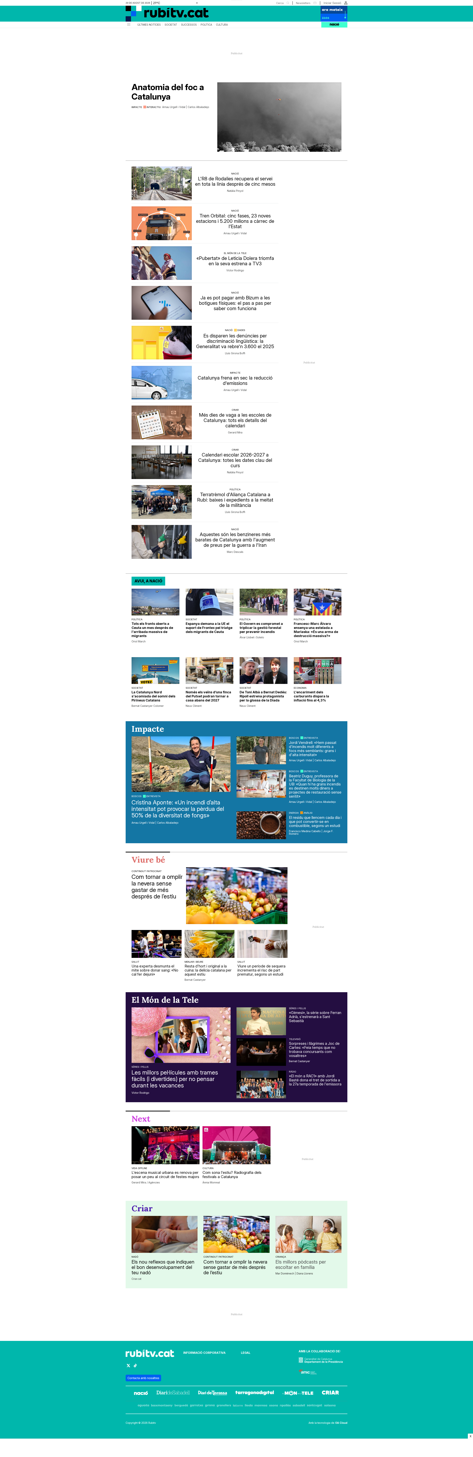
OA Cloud (341, 1422)
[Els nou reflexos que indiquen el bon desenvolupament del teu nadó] (165, 1234)
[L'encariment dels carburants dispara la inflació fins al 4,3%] (318, 670)
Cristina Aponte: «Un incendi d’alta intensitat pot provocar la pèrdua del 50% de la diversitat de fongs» (178, 809)
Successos (189, 24)
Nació (235, 173)
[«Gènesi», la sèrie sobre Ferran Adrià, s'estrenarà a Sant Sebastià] (261, 1021)
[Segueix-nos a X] (128, 1367)
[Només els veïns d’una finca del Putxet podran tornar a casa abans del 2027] (210, 670)
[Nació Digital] (161, 14)
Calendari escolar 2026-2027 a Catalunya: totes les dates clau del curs (235, 460)
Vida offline (139, 1168)
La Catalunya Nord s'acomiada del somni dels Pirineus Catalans (153, 696)
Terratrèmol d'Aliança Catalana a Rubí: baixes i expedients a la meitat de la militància (235, 500)
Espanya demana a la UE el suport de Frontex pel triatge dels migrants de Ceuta (209, 628)
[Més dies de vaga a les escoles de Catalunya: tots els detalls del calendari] (162, 422)
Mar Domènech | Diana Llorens (294, 1273)
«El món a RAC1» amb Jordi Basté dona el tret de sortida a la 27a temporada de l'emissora (315, 1080)
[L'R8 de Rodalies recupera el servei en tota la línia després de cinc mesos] (162, 183)
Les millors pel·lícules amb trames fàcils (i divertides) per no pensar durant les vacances (175, 1079)
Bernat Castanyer (195, 980)
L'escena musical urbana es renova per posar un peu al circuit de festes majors (165, 1175)
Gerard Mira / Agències (146, 1182)
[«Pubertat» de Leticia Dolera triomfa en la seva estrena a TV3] (162, 263)
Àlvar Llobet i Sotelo (252, 637)
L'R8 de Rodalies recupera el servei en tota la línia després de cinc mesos (235, 181)
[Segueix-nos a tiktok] (135, 1367)
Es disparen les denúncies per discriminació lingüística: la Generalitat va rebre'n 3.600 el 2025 (235, 341)
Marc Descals (235, 552)
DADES (241, 330)
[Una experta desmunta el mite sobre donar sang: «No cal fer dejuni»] (157, 944)
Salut (135, 962)
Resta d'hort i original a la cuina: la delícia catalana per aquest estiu (208, 970)
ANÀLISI (308, 813)
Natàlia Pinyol (235, 191)
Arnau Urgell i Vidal (235, 233)
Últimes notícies (149, 24)
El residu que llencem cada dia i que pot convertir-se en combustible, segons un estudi (315, 822)
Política (206, 24)
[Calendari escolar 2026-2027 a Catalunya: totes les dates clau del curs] (162, 462)
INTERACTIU (154, 107)
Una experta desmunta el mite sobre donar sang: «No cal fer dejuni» (155, 970)
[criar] (330, 1393)
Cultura (222, 24)
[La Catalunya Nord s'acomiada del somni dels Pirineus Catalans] (155, 670)
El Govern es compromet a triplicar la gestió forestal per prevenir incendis (261, 628)
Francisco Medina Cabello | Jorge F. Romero (311, 832)
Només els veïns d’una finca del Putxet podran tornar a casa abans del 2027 (208, 696)
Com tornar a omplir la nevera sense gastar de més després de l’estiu (157, 886)
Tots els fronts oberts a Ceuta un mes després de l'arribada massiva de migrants (152, 630)
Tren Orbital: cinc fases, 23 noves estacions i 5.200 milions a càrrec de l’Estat (235, 221)
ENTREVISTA (153, 796)
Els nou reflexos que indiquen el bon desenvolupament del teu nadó (163, 1267)
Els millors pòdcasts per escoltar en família (300, 1264)
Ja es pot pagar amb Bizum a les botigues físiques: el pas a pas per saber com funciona (235, 303)
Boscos (137, 796)
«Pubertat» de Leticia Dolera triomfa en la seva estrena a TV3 (235, 260)
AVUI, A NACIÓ (148, 581)
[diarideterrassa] (212, 1393)
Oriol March (139, 641)
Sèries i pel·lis (140, 1067)
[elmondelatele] (297, 1393)
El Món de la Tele (235, 253)
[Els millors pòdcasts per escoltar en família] (308, 1234)
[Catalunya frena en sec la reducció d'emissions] (162, 383)
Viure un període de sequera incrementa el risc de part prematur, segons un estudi (261, 970)
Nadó (135, 1257)
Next (141, 1118)
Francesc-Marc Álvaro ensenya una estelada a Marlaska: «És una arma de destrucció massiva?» (316, 630)
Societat (171, 24)
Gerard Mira (235, 432)
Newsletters (303, 3)
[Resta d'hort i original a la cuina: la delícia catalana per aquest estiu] (210, 944)
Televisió (295, 1039)
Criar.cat (136, 1279)
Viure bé (148, 859)
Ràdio (292, 1071)
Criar (235, 410)
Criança (280, 1257)
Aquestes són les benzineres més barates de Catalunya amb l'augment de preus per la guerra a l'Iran (235, 540)
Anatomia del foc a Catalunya (168, 91)
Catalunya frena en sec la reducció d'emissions (235, 380)
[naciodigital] (141, 1393)
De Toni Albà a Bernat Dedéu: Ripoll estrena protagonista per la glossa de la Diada (263, 696)
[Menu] (128, 25)
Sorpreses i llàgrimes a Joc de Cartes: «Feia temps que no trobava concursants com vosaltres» (314, 1049)
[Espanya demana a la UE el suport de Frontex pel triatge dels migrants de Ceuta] (210, 602)
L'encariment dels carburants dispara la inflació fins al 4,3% (311, 696)
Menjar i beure (194, 962)
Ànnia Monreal (211, 1182)
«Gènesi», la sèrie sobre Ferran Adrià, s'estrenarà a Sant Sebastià (315, 1017)
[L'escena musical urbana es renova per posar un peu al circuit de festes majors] (166, 1145)
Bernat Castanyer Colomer (148, 706)
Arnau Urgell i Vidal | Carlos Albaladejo (185, 107)
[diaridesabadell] (173, 1393)
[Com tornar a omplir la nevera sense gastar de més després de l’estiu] (236, 895)
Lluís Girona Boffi (235, 353)
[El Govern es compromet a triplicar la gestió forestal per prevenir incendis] (263, 602)
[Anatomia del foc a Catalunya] (279, 117)
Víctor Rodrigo (235, 270)
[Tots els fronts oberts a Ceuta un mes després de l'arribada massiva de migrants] (155, 602)
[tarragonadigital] (254, 1393)
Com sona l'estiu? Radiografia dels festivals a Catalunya (232, 1175)
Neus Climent (194, 706)
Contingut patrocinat (147, 871)
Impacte (137, 107)
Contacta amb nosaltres (143, 1378)
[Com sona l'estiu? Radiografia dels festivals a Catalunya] (236, 1145)
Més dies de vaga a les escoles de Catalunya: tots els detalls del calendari (235, 420)
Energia (294, 813)
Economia (300, 688)
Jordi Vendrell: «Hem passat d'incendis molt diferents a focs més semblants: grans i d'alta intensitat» (312, 749)
